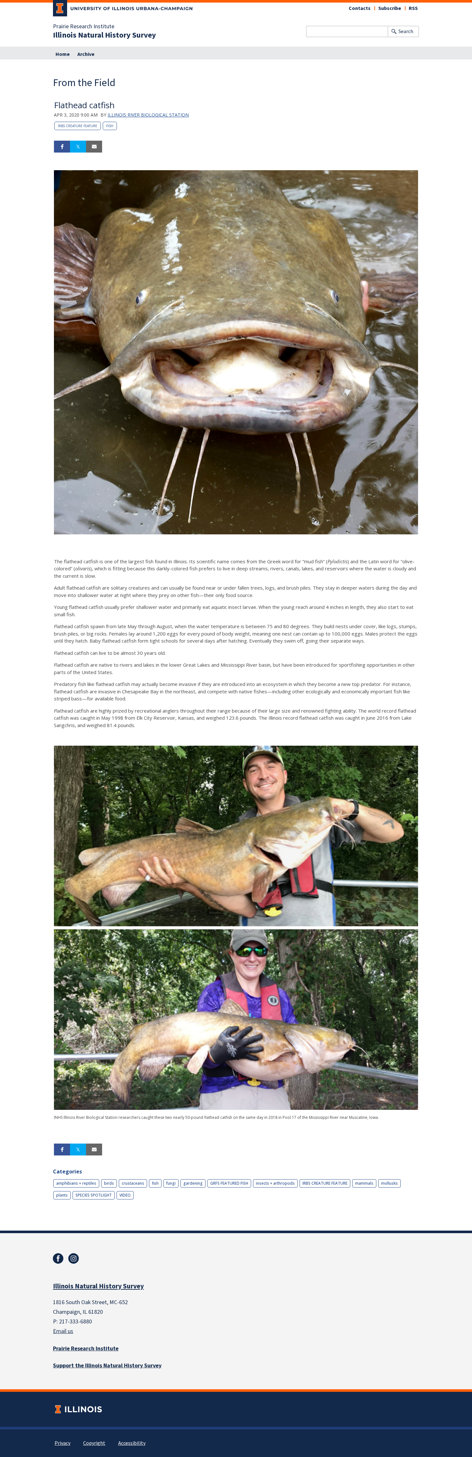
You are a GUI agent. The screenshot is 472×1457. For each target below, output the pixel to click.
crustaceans (133, 1183)
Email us (63, 1331)
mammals (364, 1183)
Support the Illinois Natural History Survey (107, 1366)
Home (63, 54)
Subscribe (389, 8)
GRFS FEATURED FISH (229, 1183)
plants (62, 1195)
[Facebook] (58, 1258)
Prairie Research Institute (83, 27)
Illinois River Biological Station (148, 115)
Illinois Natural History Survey (104, 35)
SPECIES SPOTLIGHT (93, 1195)
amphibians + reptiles (76, 1183)
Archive (85, 54)
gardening (193, 1183)
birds (109, 1183)
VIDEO (125, 1195)
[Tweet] (78, 147)
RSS (413, 8)
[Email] (94, 147)
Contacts (360, 8)
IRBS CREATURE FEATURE (77, 126)
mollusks (389, 1183)
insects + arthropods (275, 1183)
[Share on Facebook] (62, 147)
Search (405, 31)
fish (109, 126)
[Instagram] (73, 1258)
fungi (171, 1183)
